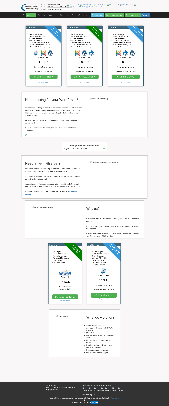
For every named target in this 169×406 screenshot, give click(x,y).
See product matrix (44, 82)
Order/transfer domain (65, 296)
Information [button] (63, 15)
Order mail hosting (103, 295)
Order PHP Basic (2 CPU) (43, 77)
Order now (31, 15)
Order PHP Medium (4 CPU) (84, 77)
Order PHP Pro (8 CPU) (125, 77)
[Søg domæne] (104, 148)
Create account (97, 15)
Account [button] (51, 15)
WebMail (145, 15)
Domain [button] (41, 15)
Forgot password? (132, 15)
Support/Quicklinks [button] (80, 15)
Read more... (115, 398)
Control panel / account (114, 15)
